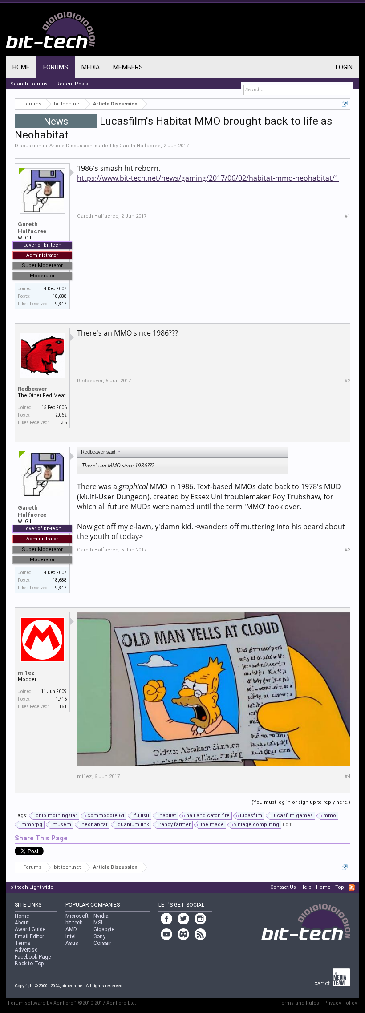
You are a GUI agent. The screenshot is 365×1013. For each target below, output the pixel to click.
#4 (347, 776)
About (22, 923)
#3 (347, 550)
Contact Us (283, 887)
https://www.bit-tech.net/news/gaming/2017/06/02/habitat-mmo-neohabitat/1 (208, 178)
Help (306, 887)
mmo (329, 816)
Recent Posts (72, 84)
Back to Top (29, 963)
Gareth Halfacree (140, 146)
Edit (287, 824)
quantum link (133, 824)
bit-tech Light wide (31, 887)
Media (90, 67)
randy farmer (175, 824)
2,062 (61, 415)
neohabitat (94, 824)
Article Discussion (70, 146)
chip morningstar (56, 816)
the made (212, 824)
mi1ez (26, 672)
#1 (347, 216)
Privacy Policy (340, 1003)
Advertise (26, 950)
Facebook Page (33, 957)
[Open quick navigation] (345, 104)
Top (339, 887)
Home (21, 67)
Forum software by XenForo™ (72, 1003)
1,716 (61, 699)
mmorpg (31, 824)
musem (62, 824)
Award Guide (30, 929)
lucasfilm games (292, 816)
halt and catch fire (208, 816)
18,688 (60, 296)
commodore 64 (105, 816)
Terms (23, 943)
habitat (167, 816)
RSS (352, 887)
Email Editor (29, 936)
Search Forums (29, 84)
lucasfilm (251, 816)
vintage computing (256, 824)
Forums (55, 67)
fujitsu (141, 816)
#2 (347, 381)
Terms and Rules (299, 1003)
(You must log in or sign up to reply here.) (300, 802)
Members (128, 67)
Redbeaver (32, 388)
